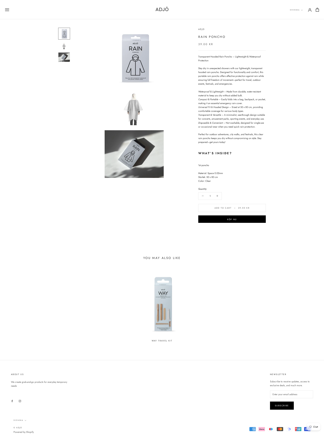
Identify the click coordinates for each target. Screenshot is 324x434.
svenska (295, 10)
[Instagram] (20, 401)
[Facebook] (12, 401)
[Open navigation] (7, 9)
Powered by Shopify (24, 432)
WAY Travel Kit (162, 340)
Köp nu (232, 219)
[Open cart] (317, 10)
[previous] (10, 305)
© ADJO (18, 427)
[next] (313, 305)
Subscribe (282, 405)
